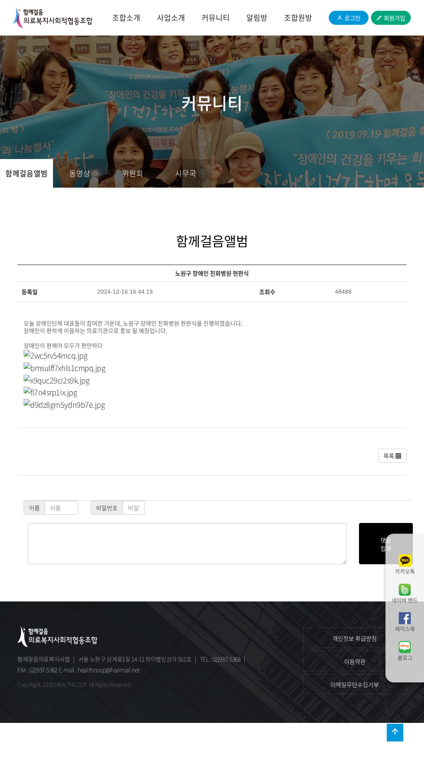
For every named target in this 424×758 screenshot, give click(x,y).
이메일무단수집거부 (354, 684)
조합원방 (298, 17)
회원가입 (394, 18)
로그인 (352, 18)
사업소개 (171, 17)
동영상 (79, 173)
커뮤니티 (216, 17)
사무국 (185, 173)
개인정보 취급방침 (354, 638)
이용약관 (355, 661)
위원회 (132, 173)
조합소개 (126, 17)
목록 (389, 455)
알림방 (256, 17)
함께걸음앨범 (26, 173)
